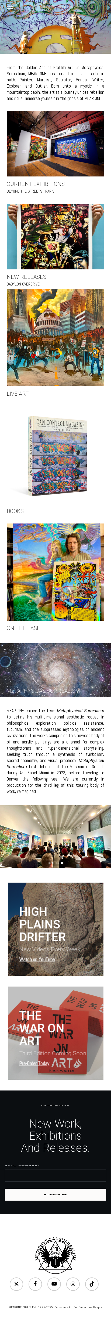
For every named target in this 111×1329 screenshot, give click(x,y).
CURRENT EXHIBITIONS (36, 184)
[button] (10, 6)
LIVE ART (18, 394)
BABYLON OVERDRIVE (23, 284)
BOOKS (15, 511)
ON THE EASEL (25, 628)
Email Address (22, 1165)
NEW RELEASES (26, 277)
